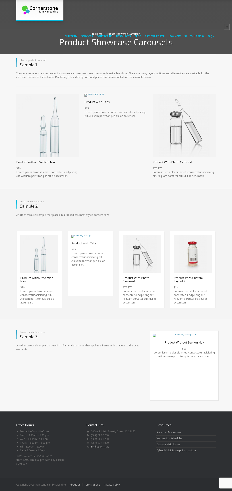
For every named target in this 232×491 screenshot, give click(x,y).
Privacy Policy (112, 484)
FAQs (211, 36)
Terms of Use (92, 484)
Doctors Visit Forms (168, 444)
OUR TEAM (71, 36)
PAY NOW (175, 36)
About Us (75, 484)
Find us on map (100, 446)
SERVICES (87, 36)
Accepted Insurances (168, 432)
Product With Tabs (97, 102)
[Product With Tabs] (115, 95)
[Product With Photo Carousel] (184, 125)
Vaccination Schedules (169, 438)
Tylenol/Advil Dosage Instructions (176, 450)
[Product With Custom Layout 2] (193, 254)
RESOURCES (123, 36)
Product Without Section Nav (35, 162)
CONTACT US (105, 36)
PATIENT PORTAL (155, 36)
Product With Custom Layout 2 (188, 279)
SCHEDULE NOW (194, 36)
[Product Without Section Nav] (47, 125)
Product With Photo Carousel (172, 162)
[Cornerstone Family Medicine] (39, 10)
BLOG (137, 36)
